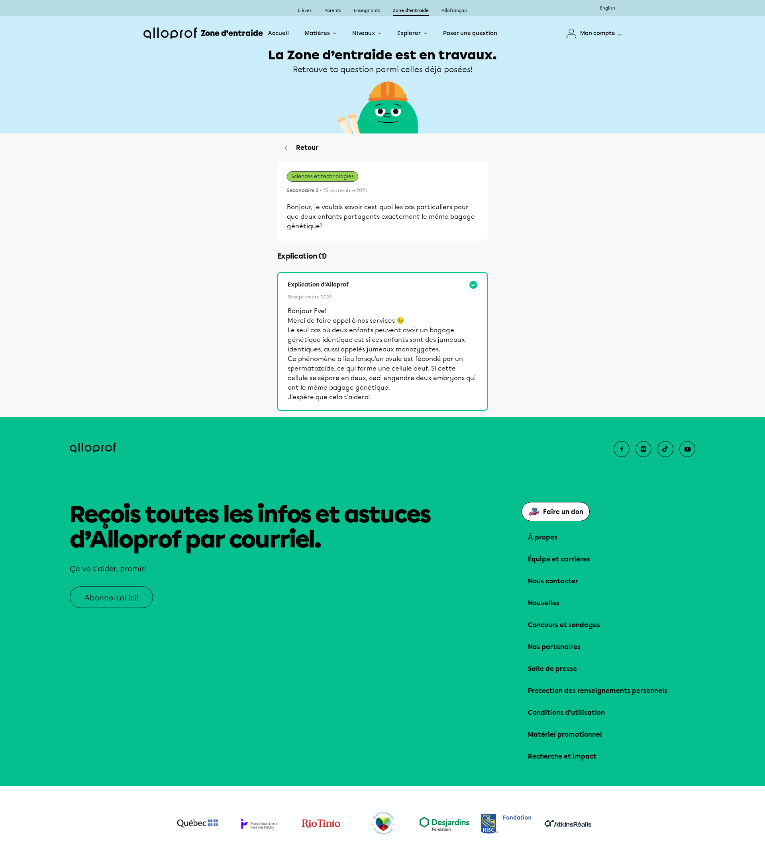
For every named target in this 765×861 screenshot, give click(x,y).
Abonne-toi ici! (111, 597)
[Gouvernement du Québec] (197, 823)
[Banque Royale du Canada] (506, 824)
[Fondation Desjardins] (444, 824)
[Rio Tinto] (321, 824)
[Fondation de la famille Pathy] (259, 824)
